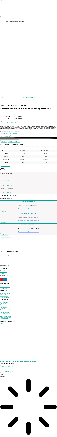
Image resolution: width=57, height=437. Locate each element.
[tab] (3, 141)
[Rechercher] (1, 436)
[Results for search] (28, 407)
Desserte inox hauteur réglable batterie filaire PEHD (28, 217)
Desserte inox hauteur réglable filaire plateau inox (28, 205)
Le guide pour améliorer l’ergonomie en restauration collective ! (19, 361)
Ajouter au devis (11, 122)
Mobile (7, 118)
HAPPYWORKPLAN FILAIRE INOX (28, 201)
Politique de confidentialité (31, 374)
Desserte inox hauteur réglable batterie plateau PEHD (28, 228)
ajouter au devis (7, 178)
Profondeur (7, 116)
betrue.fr (46, 374)
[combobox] (6, 378)
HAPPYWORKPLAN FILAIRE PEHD (28, 213)
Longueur (7, 114)
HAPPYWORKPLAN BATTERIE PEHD (28, 224)
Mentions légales (20, 374)
